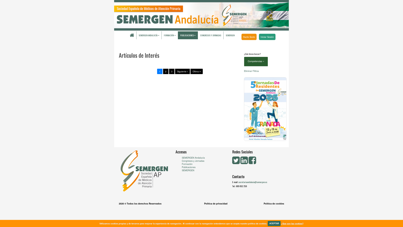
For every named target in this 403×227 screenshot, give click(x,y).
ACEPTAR (274, 223)
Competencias (255, 61)
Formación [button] (169, 35)
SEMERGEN (230, 35)
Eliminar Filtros (251, 71)
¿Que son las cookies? (292, 223)
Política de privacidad (215, 203)
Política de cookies (274, 203)
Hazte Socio (249, 36)
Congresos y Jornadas (210, 35)
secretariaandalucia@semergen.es (252, 182)
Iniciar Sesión (267, 36)
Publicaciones (189, 167)
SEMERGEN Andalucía (148, 35)
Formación (187, 164)
